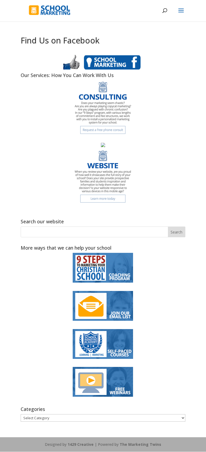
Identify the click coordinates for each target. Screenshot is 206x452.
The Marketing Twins (140, 444)
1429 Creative (81, 444)
